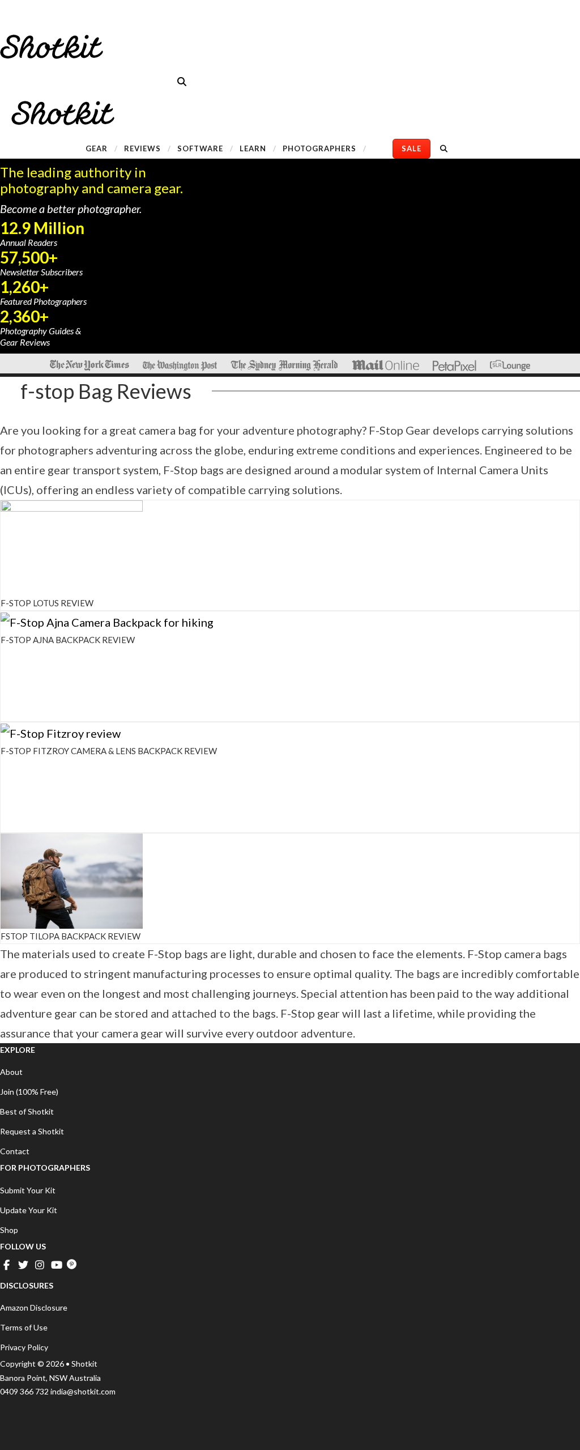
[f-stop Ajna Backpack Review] (107, 621)
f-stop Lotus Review (47, 603)
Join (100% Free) (29, 1091)
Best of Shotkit (27, 1111)
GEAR (97, 148)
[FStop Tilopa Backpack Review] (72, 879)
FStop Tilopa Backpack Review (70, 936)
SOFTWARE (200, 148)
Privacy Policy (24, 1347)
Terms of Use (24, 1327)
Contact (14, 1151)
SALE (411, 148)
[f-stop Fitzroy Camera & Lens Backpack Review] (61, 732)
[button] (181, 81)
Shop (9, 1230)
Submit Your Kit (28, 1190)
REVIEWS (142, 148)
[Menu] (14, 20)
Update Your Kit (28, 1210)
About (11, 1072)
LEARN (253, 148)
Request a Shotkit (32, 1131)
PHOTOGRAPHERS (319, 148)
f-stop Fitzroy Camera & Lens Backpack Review (109, 751)
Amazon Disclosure (33, 1307)
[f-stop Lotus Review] (72, 546)
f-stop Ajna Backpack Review (68, 640)
